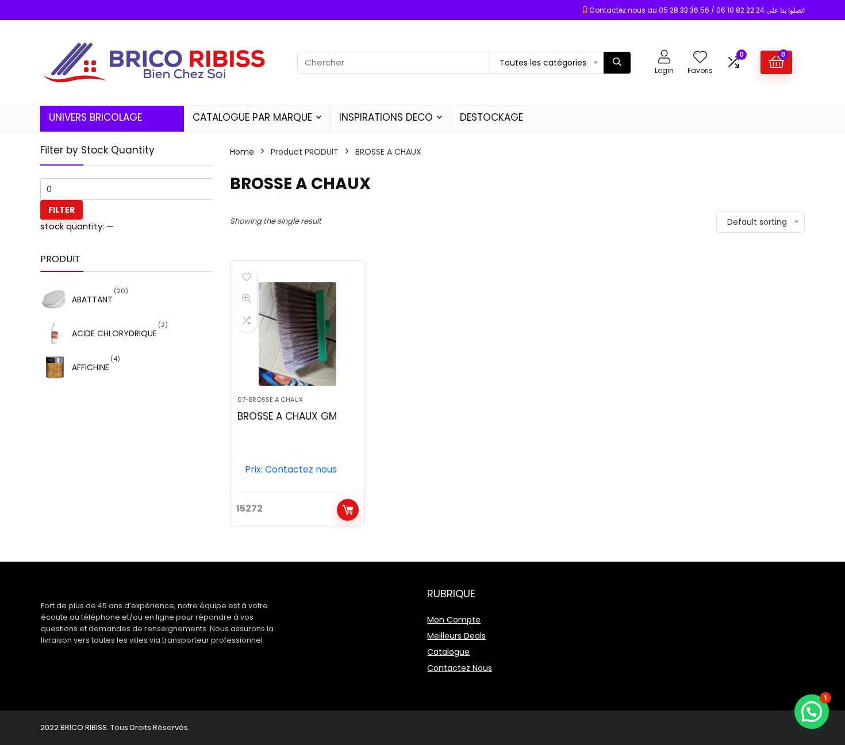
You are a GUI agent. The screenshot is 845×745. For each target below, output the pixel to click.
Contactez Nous (459, 668)
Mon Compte (454, 619)
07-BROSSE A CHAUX (270, 399)
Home (242, 152)
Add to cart (348, 510)
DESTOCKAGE (491, 117)
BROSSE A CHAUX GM (287, 416)
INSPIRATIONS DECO (386, 117)
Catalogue (448, 652)
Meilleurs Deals (456, 636)
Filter (61, 210)
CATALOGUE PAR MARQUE (252, 117)
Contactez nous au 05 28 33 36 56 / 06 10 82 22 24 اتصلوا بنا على (697, 10)
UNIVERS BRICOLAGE (95, 117)
